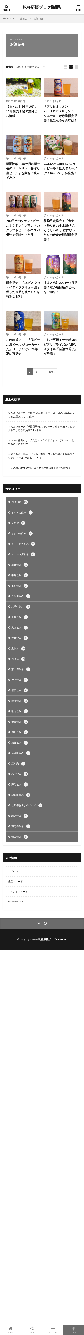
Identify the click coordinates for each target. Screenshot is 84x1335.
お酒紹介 (38, 18)
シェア (32, 1332)
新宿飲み (18, 690)
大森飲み (18, 638)
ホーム (11, 1332)
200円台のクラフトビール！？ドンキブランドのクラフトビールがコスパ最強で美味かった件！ (23, 227)
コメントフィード (18, 891)
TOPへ (73, 1332)
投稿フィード (15, 881)
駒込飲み (18, 815)
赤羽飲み (19, 773)
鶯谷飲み (18, 836)
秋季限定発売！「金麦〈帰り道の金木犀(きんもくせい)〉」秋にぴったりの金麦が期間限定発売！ (60, 230)
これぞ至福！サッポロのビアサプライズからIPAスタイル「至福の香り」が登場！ (60, 346)
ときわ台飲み (21, 533)
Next (51, 371)
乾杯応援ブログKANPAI (42, 7)
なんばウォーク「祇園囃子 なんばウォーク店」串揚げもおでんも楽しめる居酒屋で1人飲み (41, 428)
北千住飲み (20, 606)
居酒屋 (18, 658)
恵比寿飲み (20, 669)
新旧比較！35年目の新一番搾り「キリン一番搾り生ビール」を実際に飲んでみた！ (23, 170)
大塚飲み (18, 627)
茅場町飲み (20, 753)
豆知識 (17, 763)
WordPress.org (16, 901)
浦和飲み (18, 732)
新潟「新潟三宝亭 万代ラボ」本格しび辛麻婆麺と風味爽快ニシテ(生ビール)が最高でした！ (41, 455)
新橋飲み (19, 700)
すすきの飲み (21, 512)
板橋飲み (18, 711)
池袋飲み (19, 721)
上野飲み (19, 564)
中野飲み (18, 575)
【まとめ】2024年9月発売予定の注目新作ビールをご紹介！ (60, 287)
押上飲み (18, 679)
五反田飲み (20, 596)
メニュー (53, 1332)
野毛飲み (19, 784)
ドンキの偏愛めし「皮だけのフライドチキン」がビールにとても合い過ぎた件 (41, 442)
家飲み (24, 18)
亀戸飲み (18, 585)
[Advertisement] (42, 1137)
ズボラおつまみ (22, 543)
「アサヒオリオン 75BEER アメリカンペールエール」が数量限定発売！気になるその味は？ (60, 113)
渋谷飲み (18, 742)
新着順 (9, 66)
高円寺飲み (20, 826)
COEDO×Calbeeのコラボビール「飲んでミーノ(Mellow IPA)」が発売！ (60, 168)
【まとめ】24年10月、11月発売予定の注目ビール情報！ (23, 111)
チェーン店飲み (22, 554)
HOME (10, 18)
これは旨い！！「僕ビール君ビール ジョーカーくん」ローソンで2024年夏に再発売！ (23, 346)
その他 (17, 522)
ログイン (13, 871)
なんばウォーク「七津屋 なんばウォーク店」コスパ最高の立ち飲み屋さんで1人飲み (41, 414)
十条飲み (18, 617)
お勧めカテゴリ (33, 66)
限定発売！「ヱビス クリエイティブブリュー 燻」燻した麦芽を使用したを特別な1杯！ (23, 289)
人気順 (19, 66)
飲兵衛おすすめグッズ (26, 805)
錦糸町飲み (20, 794)
